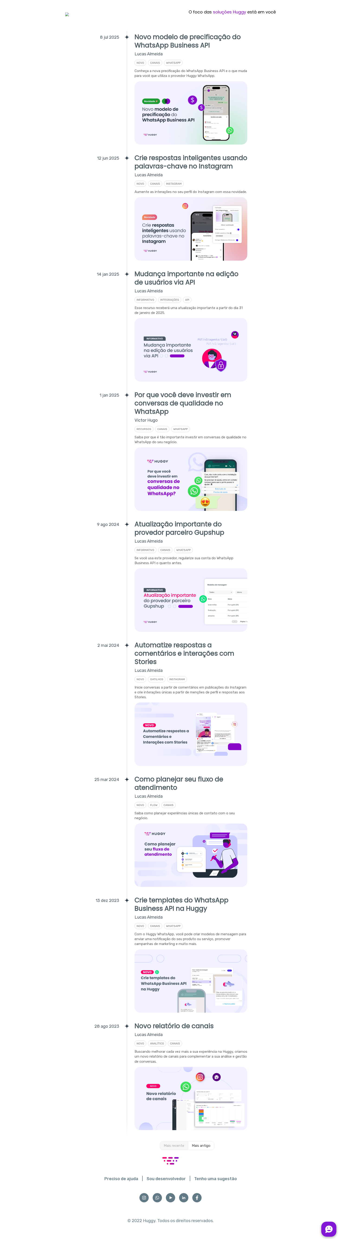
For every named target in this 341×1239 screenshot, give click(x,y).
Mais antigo (201, 1146)
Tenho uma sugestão (215, 1178)
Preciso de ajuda (121, 1178)
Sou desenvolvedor (166, 1178)
